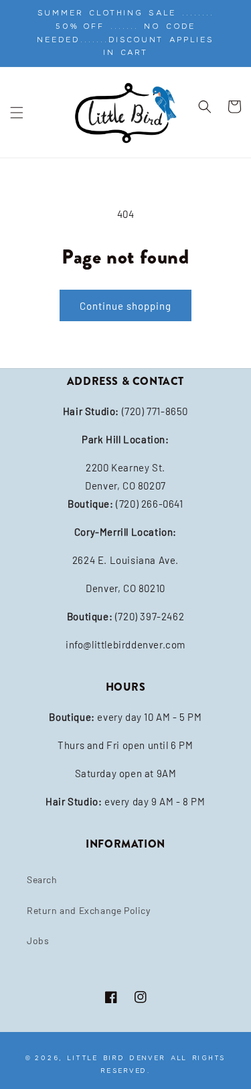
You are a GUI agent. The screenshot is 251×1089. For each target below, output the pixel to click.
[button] (16, 112)
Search (42, 879)
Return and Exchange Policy (89, 910)
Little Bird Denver (116, 1057)
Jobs (38, 940)
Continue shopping (125, 306)
